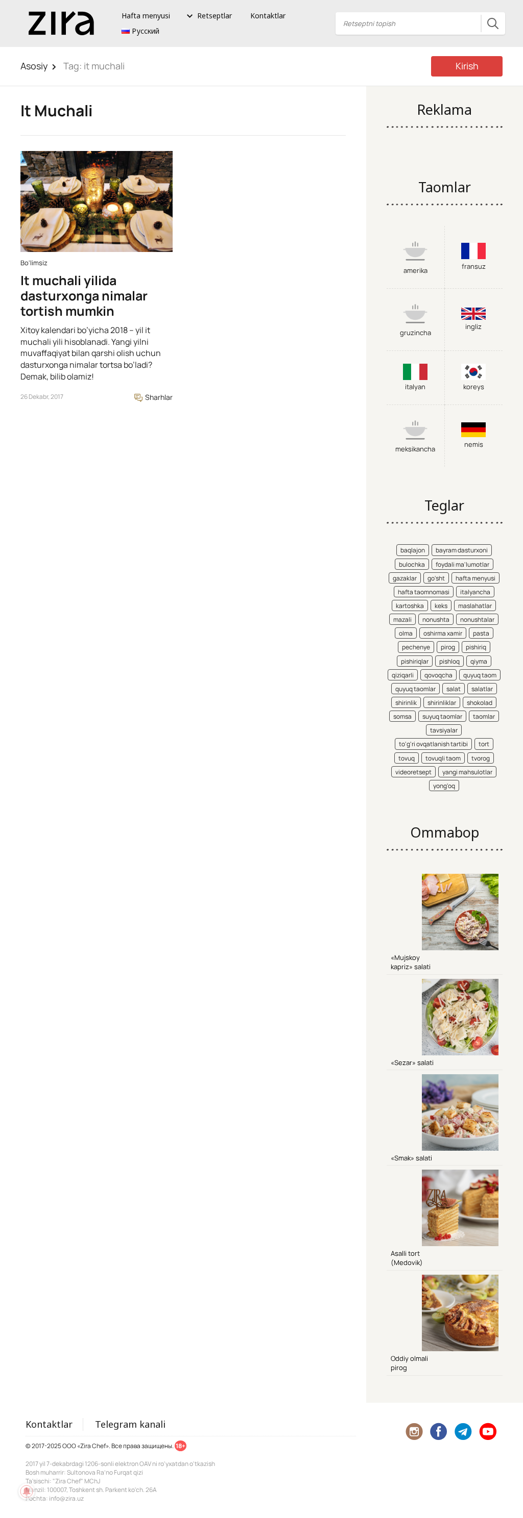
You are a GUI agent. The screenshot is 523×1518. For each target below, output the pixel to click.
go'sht (436, 578)
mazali (402, 619)
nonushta (435, 619)
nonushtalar (477, 619)
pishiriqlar (415, 661)
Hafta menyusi (146, 15)
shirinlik (406, 702)
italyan (415, 386)
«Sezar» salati (412, 1062)
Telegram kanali (130, 1424)
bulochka (412, 564)
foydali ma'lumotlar (462, 564)
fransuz (474, 266)
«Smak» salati (411, 1157)
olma (406, 633)
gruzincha (415, 332)
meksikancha (415, 448)
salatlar (482, 689)
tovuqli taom (443, 758)
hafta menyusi (475, 578)
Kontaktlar (268, 15)
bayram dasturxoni (462, 550)
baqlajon (412, 550)
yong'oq (444, 785)
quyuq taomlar (415, 689)
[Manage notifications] (26, 1491)
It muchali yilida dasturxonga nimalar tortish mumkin (84, 295)
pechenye (416, 647)
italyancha (475, 592)
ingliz (473, 326)
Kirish (467, 66)
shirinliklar (441, 702)
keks (441, 605)
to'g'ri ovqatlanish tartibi (433, 744)
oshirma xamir (442, 633)
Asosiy (34, 66)
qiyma (478, 661)
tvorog (480, 758)
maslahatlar (475, 605)
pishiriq (476, 647)
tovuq (406, 758)
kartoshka (410, 605)
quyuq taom (479, 675)
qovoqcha (438, 675)
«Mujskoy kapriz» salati (411, 962)
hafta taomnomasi (423, 592)
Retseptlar (214, 15)
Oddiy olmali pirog (409, 1363)
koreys (473, 386)
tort (484, 744)
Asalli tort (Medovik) (407, 1258)
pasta (481, 633)
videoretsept (413, 772)
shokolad (479, 702)
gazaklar (405, 578)
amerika (415, 270)
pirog (448, 647)
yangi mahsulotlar (467, 772)
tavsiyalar (444, 730)
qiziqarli (403, 675)
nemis (473, 444)
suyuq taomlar (442, 716)
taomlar (484, 716)
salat (453, 689)
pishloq (449, 661)
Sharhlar (158, 397)
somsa (402, 716)
